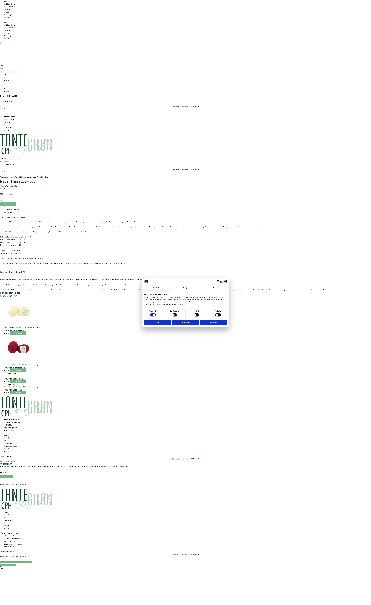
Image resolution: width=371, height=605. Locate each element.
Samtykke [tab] (156, 288)
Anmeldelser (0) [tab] (9, 212)
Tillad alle (213, 322)
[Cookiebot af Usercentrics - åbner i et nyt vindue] (218, 281)
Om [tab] (214, 288)
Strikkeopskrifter (9, 4)
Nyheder (7, 17)
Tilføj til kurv (8, 204)
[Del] (20, 562)
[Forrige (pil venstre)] (4, 565)
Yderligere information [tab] (11, 209)
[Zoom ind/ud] (4, 562)
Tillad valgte (185, 322)
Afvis (158, 322)
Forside (2, 177)
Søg (1, 66)
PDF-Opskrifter (9, 7)
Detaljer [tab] (185, 288)
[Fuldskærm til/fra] (12, 562)
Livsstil (6, 12)
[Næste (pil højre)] (12, 565)
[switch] (174, 314)
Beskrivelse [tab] (8, 207)
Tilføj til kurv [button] (18, 333)
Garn (6, 1)
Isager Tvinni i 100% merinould (21, 177)
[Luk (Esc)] (28, 562)
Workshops (8, 15)
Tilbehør (7, 9)
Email (2, 472)
